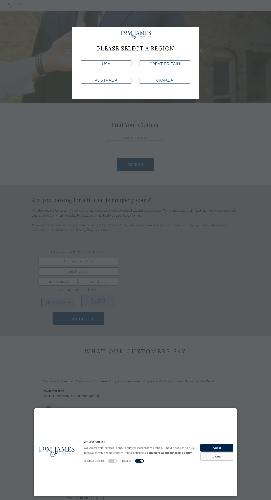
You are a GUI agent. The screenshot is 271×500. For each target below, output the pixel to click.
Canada (164, 80)
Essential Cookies (94, 460)
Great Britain (165, 64)
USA (106, 64)
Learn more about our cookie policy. (168, 452)
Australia (106, 80)
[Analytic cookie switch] (139, 461)
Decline (217, 456)
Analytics (126, 460)
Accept (217, 447)
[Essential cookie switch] (112, 461)
